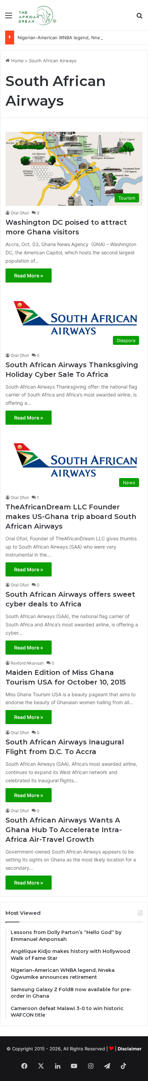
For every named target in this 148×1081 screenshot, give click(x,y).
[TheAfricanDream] (37, 15)
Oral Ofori (20, 212)
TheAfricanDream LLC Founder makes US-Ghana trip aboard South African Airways (71, 516)
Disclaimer (129, 1048)
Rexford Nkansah (27, 663)
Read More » (28, 275)
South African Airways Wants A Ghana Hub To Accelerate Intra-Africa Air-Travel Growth (64, 830)
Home (17, 60)
